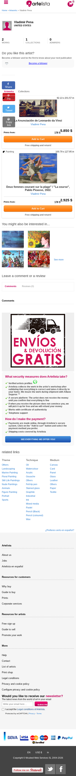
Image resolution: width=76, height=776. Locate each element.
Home (4, 10)
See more (59, 259)
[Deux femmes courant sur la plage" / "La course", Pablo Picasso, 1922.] (38, 168)
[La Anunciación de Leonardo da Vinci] (38, 108)
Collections (24, 91)
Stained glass (33, 488)
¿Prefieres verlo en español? (59, 530)
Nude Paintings (9, 484)
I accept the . (25, 709)
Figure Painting (9, 492)
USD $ (38, 752)
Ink (27, 500)
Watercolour (32, 468)
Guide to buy (8, 592)
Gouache (30, 476)
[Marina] (13, 240)
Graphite (30, 492)
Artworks (13, 10)
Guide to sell (8, 629)
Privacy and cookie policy (15, 683)
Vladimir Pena (23, 22)
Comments (10, 286)
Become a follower (38, 63)
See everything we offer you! (38, 439)
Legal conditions (10, 678)
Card (52, 468)
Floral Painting (9, 476)
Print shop (7, 672)
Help (4, 655)
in (48, 752)
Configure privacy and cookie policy (21, 689)
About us (6, 555)
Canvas (54, 465)
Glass (53, 476)
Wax (28, 519)
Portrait (5, 496)
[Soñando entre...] (39, 240)
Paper (53, 488)
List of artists (9, 666)
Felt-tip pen (31, 484)
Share (8, 86)
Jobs (4, 560)
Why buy (6, 586)
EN (28, 752)
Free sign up (8, 623)
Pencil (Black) (33, 511)
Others (5, 465)
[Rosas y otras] (39, 260)
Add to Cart (38, 139)
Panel (53, 472)
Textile (53, 492)
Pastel (29, 507)
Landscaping (8, 468)
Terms (39, 713)
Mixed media (32, 503)
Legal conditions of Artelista (31, 709)
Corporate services (12, 603)
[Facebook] (61, 769)
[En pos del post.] (13, 260)
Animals (6, 488)
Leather (54, 480)
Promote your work (12, 635)
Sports (5, 500)
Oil (27, 465)
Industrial (30, 496)
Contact (6, 661)
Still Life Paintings (11, 480)
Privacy (32, 713)
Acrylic (29, 472)
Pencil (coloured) (34, 515)
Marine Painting (10, 472)
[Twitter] (50, 769)
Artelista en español (12, 566)
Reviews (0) (28, 286)
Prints (5, 598)
